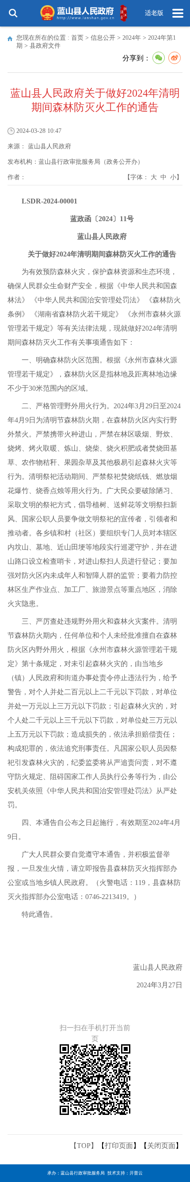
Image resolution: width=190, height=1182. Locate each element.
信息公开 (103, 37)
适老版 (154, 13)
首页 (77, 37)
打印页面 (119, 1145)
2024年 (131, 37)
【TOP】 (84, 1145)
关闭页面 (161, 1145)
